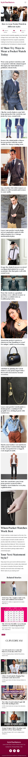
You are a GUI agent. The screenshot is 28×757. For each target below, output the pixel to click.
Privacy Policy (15, 747)
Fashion (14, 32)
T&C (21, 747)
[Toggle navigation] (25, 2)
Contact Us (8, 747)
